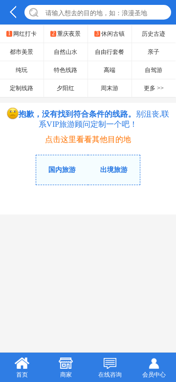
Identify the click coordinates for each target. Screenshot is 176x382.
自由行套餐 (109, 51)
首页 (22, 374)
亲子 (153, 51)
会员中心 (154, 374)
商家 (66, 374)
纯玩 (21, 70)
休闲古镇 (110, 33)
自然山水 (65, 51)
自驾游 (153, 70)
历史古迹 (153, 33)
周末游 (109, 88)
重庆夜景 (66, 33)
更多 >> (154, 88)
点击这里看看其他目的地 (88, 139)
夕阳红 (65, 88)
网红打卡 (22, 33)
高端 (109, 70)
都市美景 (21, 51)
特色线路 (65, 70)
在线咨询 (110, 374)
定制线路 (21, 88)
